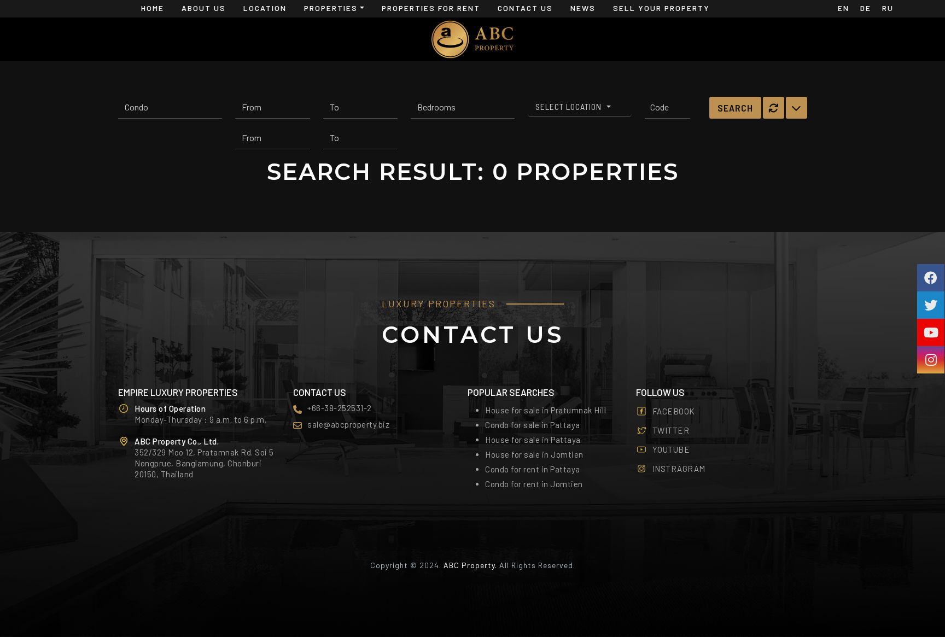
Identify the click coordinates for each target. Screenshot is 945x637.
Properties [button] (331, 8)
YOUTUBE (671, 449)
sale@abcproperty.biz (348, 424)
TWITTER (671, 430)
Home (152, 8)
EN (843, 8)
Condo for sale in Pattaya (532, 425)
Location (265, 8)
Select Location (569, 106)
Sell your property (661, 8)
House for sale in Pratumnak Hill (545, 410)
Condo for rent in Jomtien (534, 484)
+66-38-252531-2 (339, 408)
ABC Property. (470, 565)
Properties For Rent (431, 8)
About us (204, 8)
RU (888, 8)
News (583, 8)
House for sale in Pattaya (533, 440)
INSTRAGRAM (678, 469)
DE (865, 8)
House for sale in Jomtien (534, 454)
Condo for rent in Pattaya (532, 469)
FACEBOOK (673, 411)
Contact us (525, 8)
